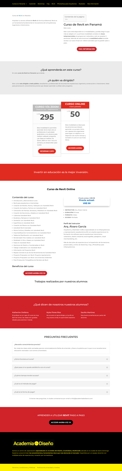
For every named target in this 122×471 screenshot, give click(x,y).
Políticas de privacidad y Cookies (48, 467)
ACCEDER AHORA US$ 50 (35, 273)
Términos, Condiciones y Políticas (23, 467)
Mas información (93, 4)
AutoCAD (32, 4)
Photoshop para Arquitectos (67, 4)
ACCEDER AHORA (75, 148)
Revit (53, 4)
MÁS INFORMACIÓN (87, 49)
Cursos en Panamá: (18, 4)
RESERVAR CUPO (47, 151)
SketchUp (41, 4)
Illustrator (82, 4)
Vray (48, 4)
